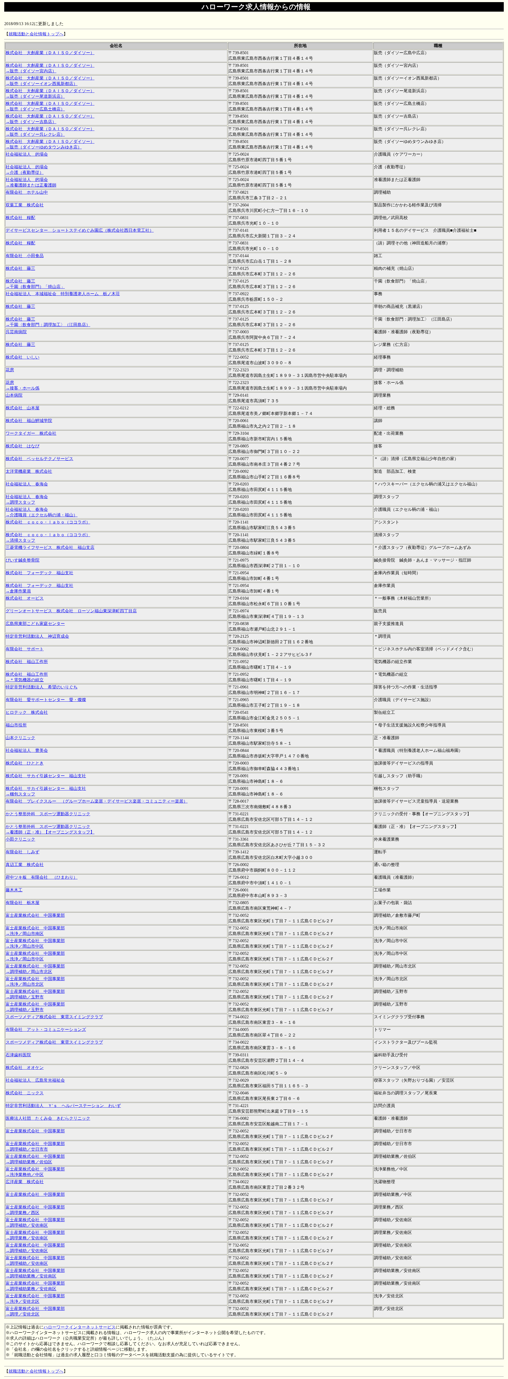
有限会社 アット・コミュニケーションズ (46, 1029)
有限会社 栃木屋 (22, 902)
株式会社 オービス (25, 598)
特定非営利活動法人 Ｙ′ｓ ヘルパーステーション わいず (63, 1105)
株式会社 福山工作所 (27, 661)
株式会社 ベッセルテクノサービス (39, 458)
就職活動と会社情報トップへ (36, 34)
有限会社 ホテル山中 (27, 192)
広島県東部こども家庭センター (35, 623)
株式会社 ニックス (25, 1093)
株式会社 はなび (22, 446)
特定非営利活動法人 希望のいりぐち (42, 687)
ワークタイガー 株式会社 (31, 433)
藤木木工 (14, 890)
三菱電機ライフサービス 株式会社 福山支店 (50, 547)
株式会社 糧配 (20, 217)
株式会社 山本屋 (22, 408)
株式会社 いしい (22, 357)
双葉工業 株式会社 (25, 205)
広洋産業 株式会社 (25, 1181)
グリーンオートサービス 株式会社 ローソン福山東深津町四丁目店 (71, 611)
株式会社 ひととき (25, 763)
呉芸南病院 (16, 332)
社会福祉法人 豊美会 (27, 750)
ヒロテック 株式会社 (27, 712)
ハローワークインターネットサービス (80, 1327)
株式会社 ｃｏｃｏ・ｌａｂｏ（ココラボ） (48, 522)
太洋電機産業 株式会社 (29, 471)
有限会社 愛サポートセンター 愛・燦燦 (46, 699)
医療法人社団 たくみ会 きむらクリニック (48, 1118)
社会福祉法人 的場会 (27, 154)
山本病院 (14, 395)
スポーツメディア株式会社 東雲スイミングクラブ (54, 1017)
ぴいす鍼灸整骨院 (22, 560)
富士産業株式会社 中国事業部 (35, 915)
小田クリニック (20, 839)
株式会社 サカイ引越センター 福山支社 (46, 776)
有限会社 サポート (25, 649)
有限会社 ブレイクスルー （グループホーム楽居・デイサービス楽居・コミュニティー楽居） (97, 801)
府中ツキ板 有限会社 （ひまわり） (42, 877)
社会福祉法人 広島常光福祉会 (35, 1080)
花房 (10, 370)
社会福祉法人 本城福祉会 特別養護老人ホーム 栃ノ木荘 (63, 293)
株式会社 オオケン (25, 1067)
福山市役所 (16, 725)
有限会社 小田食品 (25, 255)
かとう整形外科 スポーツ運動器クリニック (48, 814)
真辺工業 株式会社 (25, 864)
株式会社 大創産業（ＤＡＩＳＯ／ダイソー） (50, 52)
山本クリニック (20, 737)
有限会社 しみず (22, 852)
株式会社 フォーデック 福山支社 (39, 573)
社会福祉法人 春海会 (27, 484)
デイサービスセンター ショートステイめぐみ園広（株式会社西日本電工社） (80, 230)
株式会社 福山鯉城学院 (29, 420)
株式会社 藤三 (20, 268)
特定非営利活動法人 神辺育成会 (37, 636)
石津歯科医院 (18, 1055)
